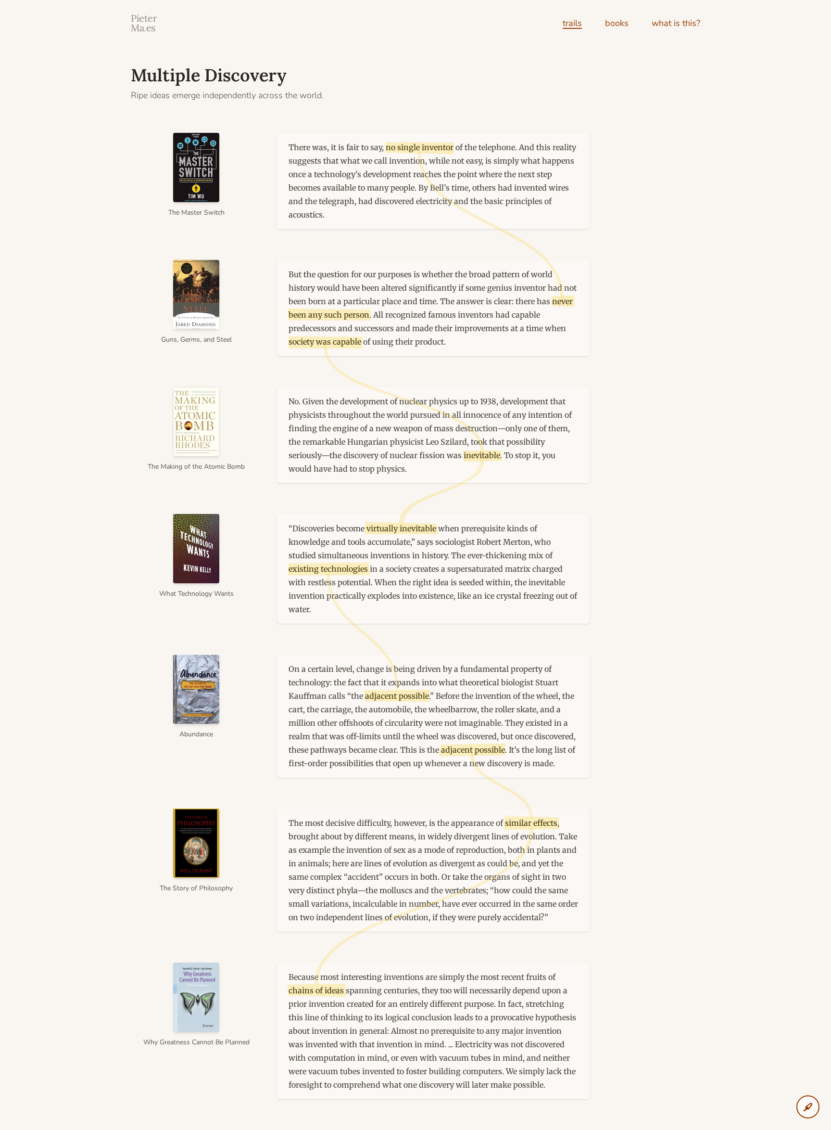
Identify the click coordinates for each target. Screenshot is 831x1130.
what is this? (676, 23)
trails (572, 23)
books (617, 23)
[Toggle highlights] (807, 1106)
